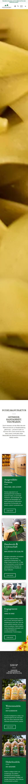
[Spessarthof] (11, 6)
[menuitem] (14, 6)
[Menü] (21, 6)
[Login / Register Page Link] (14, 6)
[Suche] (17, 6)
